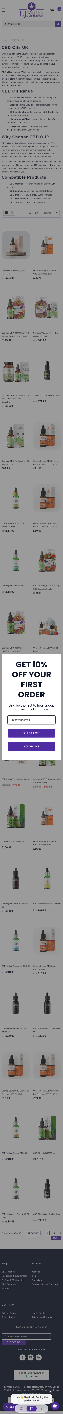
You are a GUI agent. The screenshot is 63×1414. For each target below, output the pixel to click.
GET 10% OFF (31, 733)
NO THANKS (31, 746)
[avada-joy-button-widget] (55, 1406)
